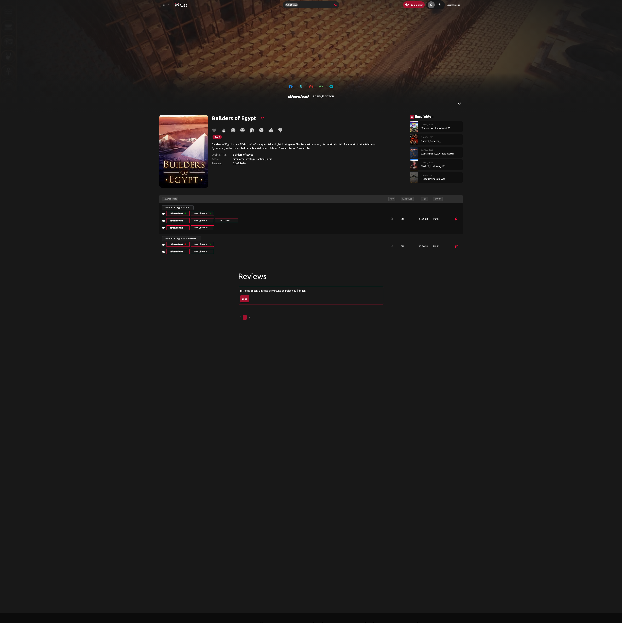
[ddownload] (298, 96)
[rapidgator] (323, 96)
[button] (178, 213)
